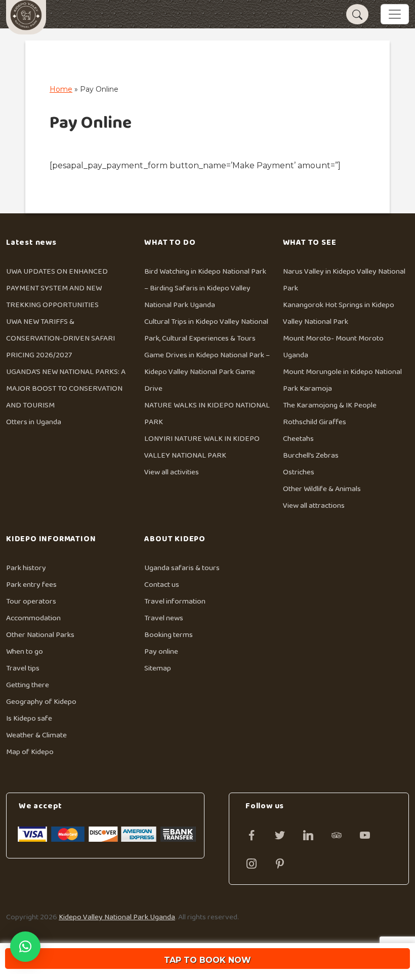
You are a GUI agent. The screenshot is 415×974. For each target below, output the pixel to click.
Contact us (161, 584)
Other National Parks (40, 634)
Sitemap (157, 668)
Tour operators (31, 601)
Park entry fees (31, 584)
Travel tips (22, 668)
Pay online (161, 651)
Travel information (174, 601)
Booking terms (168, 634)
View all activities (171, 472)
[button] (25, 946)
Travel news (163, 618)
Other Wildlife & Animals (322, 488)
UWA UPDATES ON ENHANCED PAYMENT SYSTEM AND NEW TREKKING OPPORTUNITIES (57, 288)
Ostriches (298, 472)
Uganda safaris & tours (182, 567)
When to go (24, 651)
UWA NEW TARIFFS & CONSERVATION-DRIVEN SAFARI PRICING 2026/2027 (60, 338)
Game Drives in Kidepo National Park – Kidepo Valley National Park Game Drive (207, 372)
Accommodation (33, 618)
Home (61, 89)
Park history (26, 567)
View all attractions (314, 505)
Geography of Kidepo (41, 701)
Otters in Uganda (33, 422)
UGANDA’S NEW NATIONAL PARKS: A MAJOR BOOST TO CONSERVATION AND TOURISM (66, 388)
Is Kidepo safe (29, 718)
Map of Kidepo (30, 751)
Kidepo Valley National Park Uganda (117, 917)
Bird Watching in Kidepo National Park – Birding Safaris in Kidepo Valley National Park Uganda (205, 288)
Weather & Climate (36, 735)
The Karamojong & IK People (330, 405)
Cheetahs (298, 438)
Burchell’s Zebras (311, 455)
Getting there (27, 685)
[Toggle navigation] (395, 14)
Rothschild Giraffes (314, 422)
